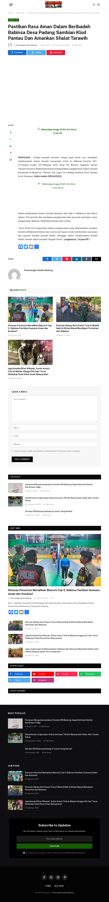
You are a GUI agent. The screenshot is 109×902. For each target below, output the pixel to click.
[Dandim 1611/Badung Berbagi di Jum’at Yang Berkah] (15, 515)
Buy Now (59, 886)
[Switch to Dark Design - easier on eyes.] (94, 4)
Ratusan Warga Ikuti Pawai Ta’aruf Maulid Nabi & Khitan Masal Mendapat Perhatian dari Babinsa (77, 328)
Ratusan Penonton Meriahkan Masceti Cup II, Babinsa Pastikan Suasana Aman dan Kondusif (30, 328)
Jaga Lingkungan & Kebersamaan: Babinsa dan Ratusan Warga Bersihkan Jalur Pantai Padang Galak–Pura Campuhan (62, 650)
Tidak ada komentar (62, 45)
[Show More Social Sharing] (68, 52)
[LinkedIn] (10, 146)
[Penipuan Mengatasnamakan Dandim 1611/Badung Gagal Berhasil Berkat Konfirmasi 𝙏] (15, 488)
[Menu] (11, 5)
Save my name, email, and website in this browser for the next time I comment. (48, 451)
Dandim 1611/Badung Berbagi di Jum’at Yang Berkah (48, 511)
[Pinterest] (10, 152)
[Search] (98, 5)
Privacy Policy (71, 853)
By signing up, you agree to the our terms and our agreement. (56, 853)
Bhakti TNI (13, 20)
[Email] (10, 159)
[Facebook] (10, 132)
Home (48, 886)
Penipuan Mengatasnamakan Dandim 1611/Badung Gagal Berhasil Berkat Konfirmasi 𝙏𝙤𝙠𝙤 (59, 485)
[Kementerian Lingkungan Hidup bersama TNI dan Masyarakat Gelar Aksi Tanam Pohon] (15, 501)
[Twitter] (10, 139)
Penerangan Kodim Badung (26, 45)
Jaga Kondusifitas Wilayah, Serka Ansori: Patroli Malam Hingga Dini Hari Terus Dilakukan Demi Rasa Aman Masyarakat (29, 371)
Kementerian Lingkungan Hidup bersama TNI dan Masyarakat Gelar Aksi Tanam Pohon (62, 499)
